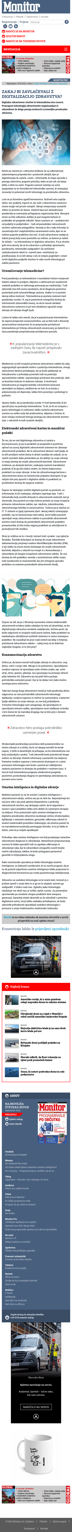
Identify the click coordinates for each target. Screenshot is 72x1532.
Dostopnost (29, 1528)
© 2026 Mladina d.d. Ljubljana (20, 1521)
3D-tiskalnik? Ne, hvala (16, 1163)
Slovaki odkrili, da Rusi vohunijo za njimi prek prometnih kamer (41, 1059)
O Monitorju (7, 16)
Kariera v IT (10, 1238)
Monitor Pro (60, 80)
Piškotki (20, 16)
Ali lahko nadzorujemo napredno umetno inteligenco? (31, 1167)
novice (24, 996)
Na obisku (10, 1213)
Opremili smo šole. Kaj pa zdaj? (20, 1225)
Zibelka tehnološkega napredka (20, 1250)
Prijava (24, 22)
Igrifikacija (10, 1296)
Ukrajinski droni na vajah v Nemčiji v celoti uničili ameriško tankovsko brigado (44, 1015)
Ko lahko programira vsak (17, 1200)
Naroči (7, 917)
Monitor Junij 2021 (58, 83)
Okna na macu (12, 1276)
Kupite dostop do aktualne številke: (27, 1314)
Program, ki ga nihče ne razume (20, 1204)
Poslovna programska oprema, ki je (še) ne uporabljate (31, 1229)
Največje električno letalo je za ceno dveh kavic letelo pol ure (43, 1030)
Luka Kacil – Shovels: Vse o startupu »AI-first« (26, 1179)
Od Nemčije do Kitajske (16, 1154)
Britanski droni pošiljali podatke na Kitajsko (40, 1044)
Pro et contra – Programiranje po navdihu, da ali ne (29, 1170)
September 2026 (12, 1110)
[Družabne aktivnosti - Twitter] (4, 26)
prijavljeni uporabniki (52, 929)
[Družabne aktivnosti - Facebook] (66, 22)
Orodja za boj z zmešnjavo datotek (21, 1280)
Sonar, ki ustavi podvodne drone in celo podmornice (42, 1073)
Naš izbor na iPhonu (15, 1304)
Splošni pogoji (59, 1521)
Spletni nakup (15, 36)
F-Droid (8, 1293)
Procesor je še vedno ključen (18, 1259)
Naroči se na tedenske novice (26, 41)
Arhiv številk (15, 1124)
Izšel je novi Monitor (15, 1197)
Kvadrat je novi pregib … (16, 1268)
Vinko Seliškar (40, 83)
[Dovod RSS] (15, 26)
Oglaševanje (32, 16)
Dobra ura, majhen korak (17, 1188)
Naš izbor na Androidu (16, 1300)
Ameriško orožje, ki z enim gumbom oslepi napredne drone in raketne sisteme (43, 1001)
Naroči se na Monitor (20, 31)
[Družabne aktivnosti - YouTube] (10, 26)
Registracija (9, 22)
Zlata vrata (10, 1284)
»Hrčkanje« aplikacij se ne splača (20, 1222)
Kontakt (44, 16)
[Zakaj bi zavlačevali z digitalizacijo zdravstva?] (36, 142)
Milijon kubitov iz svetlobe (17, 1241)
